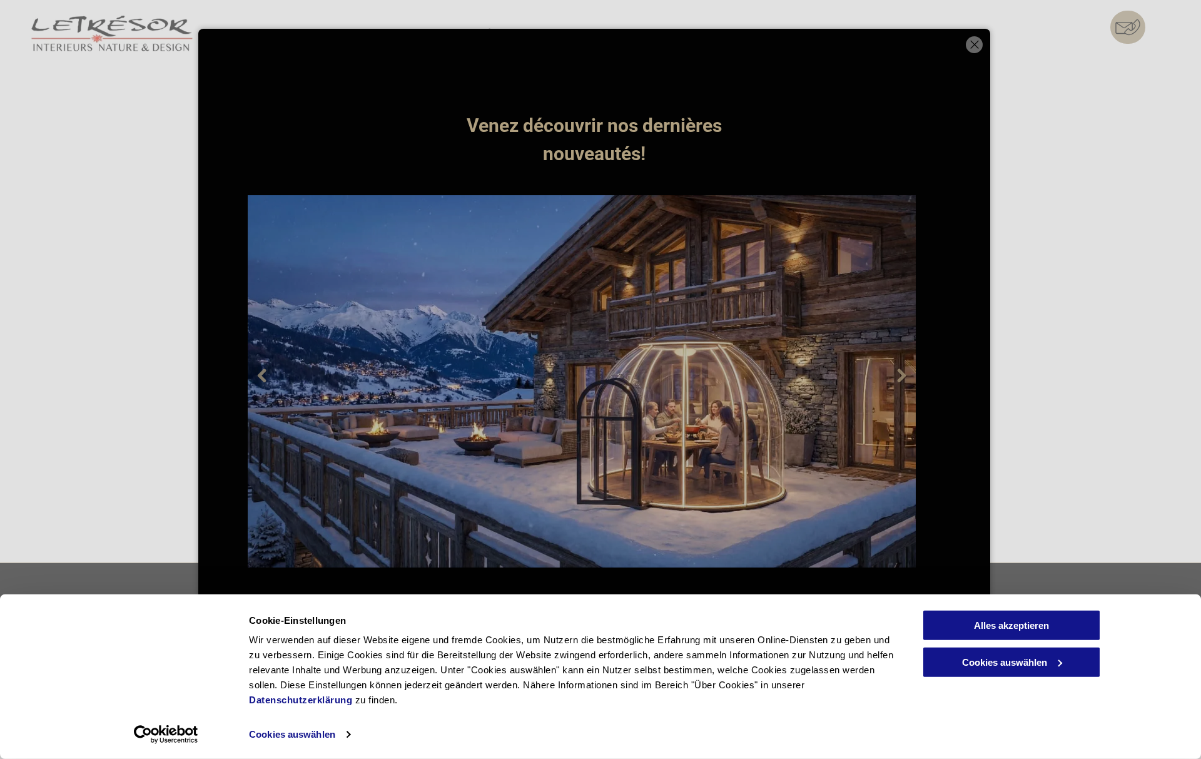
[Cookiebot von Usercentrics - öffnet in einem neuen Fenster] (166, 734)
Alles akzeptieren (1011, 625)
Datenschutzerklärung (300, 700)
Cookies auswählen (292, 734)
